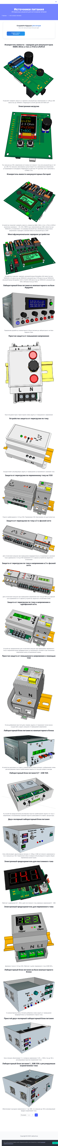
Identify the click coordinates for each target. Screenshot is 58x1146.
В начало (23, 1115)
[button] (56, 1)
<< (29, 1115)
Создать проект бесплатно (15, 33)
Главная (4, 15)
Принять (55, 1143)
